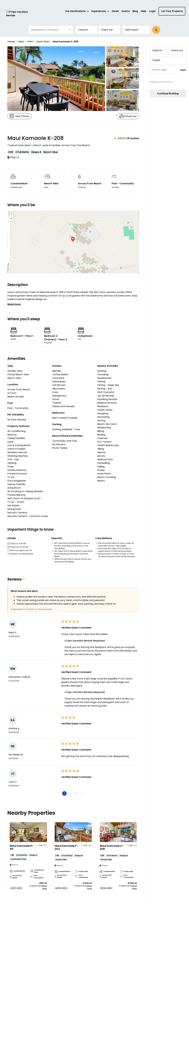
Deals (115, 11)
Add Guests (131, 29)
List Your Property (172, 11)
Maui (21, 41)
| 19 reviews (132, 138)
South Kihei (42, 41)
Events (126, 11)
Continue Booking (168, 93)
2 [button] (70, 793)
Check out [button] (107, 29)
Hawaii (11, 41)
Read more (14, 304)
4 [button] (82, 793)
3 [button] (76, 793)
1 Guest (156, 60)
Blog (135, 11)
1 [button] (64, 793)
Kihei (30, 41)
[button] (156, 30)
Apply (183, 70)
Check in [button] (83, 29)
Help (143, 11)
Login (152, 11)
